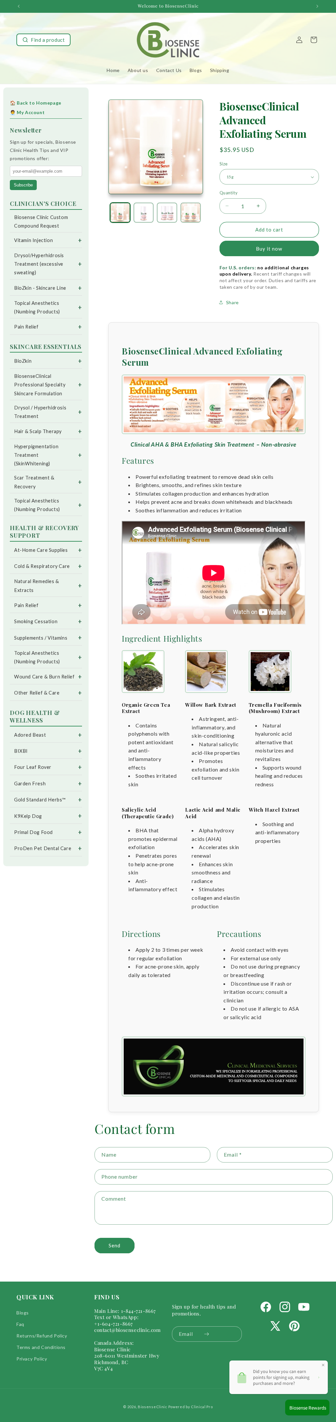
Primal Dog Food (33, 832)
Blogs (22, 1312)
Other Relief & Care (36, 693)
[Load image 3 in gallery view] (167, 213)
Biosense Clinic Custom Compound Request (41, 221)
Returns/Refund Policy (41, 1335)
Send (114, 1245)
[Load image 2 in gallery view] (144, 213)
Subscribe (23, 185)
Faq (20, 1324)
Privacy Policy (31, 1358)
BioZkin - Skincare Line (40, 288)
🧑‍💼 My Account (27, 112)
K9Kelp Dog (28, 816)
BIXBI (21, 751)
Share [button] (232, 302)
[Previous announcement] (18, 6)
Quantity (229, 192)
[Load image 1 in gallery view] (120, 213)
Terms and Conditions (41, 1347)
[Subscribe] (207, 1334)
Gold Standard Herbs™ (40, 799)
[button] (43, 40)
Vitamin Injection (33, 240)
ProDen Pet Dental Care (42, 848)
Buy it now (269, 249)
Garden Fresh (30, 783)
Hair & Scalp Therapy (38, 431)
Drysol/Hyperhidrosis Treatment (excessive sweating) (39, 264)
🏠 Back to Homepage (35, 103)
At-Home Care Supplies (41, 550)
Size (224, 163)
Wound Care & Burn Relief (44, 676)
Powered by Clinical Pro (190, 1407)
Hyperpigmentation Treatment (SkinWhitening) (36, 455)
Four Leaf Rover (33, 767)
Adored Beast (30, 735)
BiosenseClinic (152, 1407)
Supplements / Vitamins (40, 638)
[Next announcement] (317, 6)
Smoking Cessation (35, 621)
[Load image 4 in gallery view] (190, 213)
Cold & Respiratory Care (42, 566)
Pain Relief (26, 327)
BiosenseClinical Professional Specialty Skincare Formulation (39, 384)
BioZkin (23, 361)
